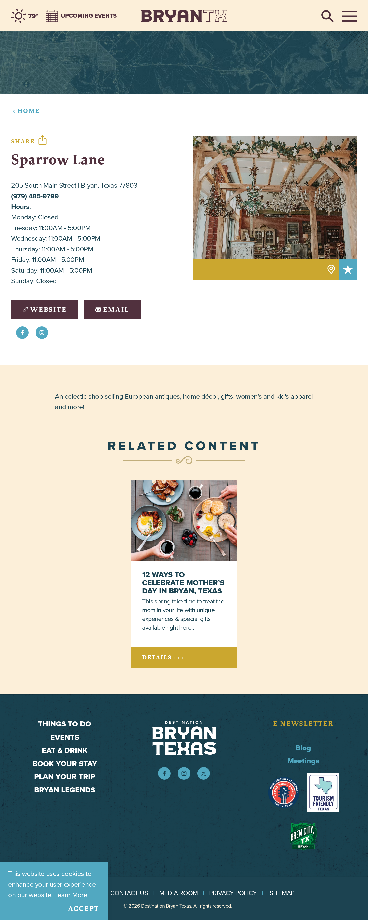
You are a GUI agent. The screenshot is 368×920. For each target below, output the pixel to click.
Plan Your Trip (64, 776)
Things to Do (64, 723)
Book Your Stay (64, 763)
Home (28, 111)
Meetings (303, 760)
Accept (83, 908)
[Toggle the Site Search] (327, 16)
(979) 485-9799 (35, 196)
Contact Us (129, 893)
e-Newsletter (303, 723)
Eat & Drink (65, 750)
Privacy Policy (233, 893)
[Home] (184, 16)
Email (116, 309)
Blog (303, 747)
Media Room (178, 893)
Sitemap (282, 893)
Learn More (70, 895)
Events (64, 737)
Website (48, 309)
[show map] (331, 269)
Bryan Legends (64, 789)
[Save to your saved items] (348, 269)
